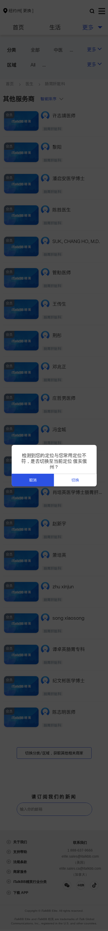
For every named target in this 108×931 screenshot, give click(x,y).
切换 (75, 480)
